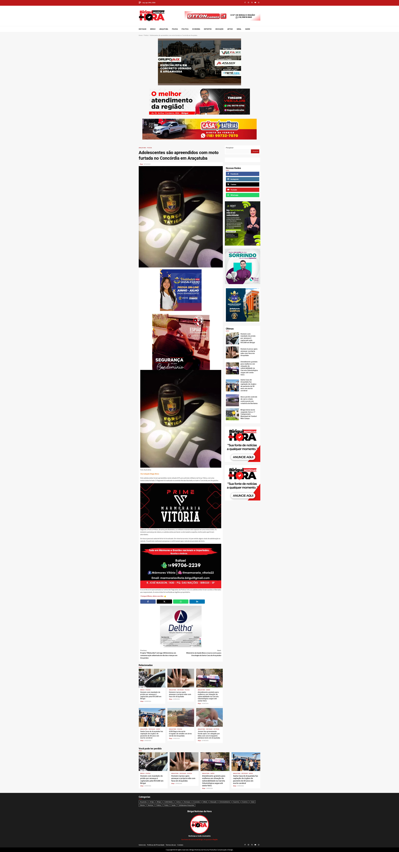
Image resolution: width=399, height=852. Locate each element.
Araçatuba (163, 29)
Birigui (152, 29)
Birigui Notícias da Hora (198, 850)
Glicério (142, 805)
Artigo (230, 29)
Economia (196, 29)
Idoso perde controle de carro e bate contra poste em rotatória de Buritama (232, 400)
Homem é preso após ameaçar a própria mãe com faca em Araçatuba (180, 678)
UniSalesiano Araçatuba (186, 805)
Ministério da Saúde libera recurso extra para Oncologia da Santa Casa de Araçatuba (203, 652)
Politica (185, 29)
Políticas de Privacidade (155, 845)
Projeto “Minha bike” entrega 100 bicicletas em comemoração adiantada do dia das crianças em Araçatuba (158, 654)
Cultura (178, 802)
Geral (239, 29)
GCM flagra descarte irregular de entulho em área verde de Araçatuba (180, 717)
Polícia (175, 29)
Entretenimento (225, 802)
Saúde (247, 29)
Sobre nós (142, 845)
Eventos (245, 802)
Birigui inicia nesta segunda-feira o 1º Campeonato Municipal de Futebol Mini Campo (232, 414)
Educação (219, 29)
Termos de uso (171, 845)
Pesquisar (230, 148)
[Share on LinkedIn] (197, 601)
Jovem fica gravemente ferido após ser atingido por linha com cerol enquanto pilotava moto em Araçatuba (209, 717)
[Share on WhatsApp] (180, 601)
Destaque (142, 29)
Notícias (216, 729)
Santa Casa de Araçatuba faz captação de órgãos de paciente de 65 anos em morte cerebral (152, 717)
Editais (205, 802)
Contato (180, 845)
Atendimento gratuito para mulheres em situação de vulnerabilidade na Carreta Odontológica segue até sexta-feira (209, 678)
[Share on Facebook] (148, 601)
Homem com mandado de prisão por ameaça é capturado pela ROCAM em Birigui (152, 678)
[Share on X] (164, 601)
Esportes (208, 29)
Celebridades (168, 802)
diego (141, 164)
